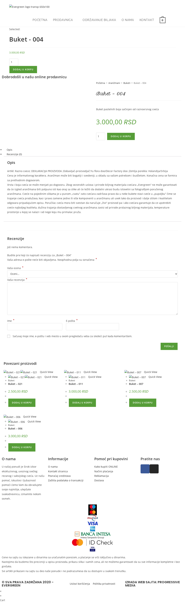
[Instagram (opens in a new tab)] (174, 6)
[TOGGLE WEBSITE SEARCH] (172, 20)
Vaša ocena (15, 268)
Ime (10, 321)
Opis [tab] (9, 149)
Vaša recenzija (17, 279)
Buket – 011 (76, 384)
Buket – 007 (136, 384)
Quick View (46, 372)
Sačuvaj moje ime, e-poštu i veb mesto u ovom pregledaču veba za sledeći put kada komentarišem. (72, 336)
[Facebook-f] (145, 468)
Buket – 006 (15, 428)
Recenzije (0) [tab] (14, 154)
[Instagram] (154, 468)
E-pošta (72, 321)
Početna (100, 83)
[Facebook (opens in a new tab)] (169, 6)
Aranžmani (114, 83)
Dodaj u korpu (23, 69)
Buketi (126, 83)
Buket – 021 (15, 384)
